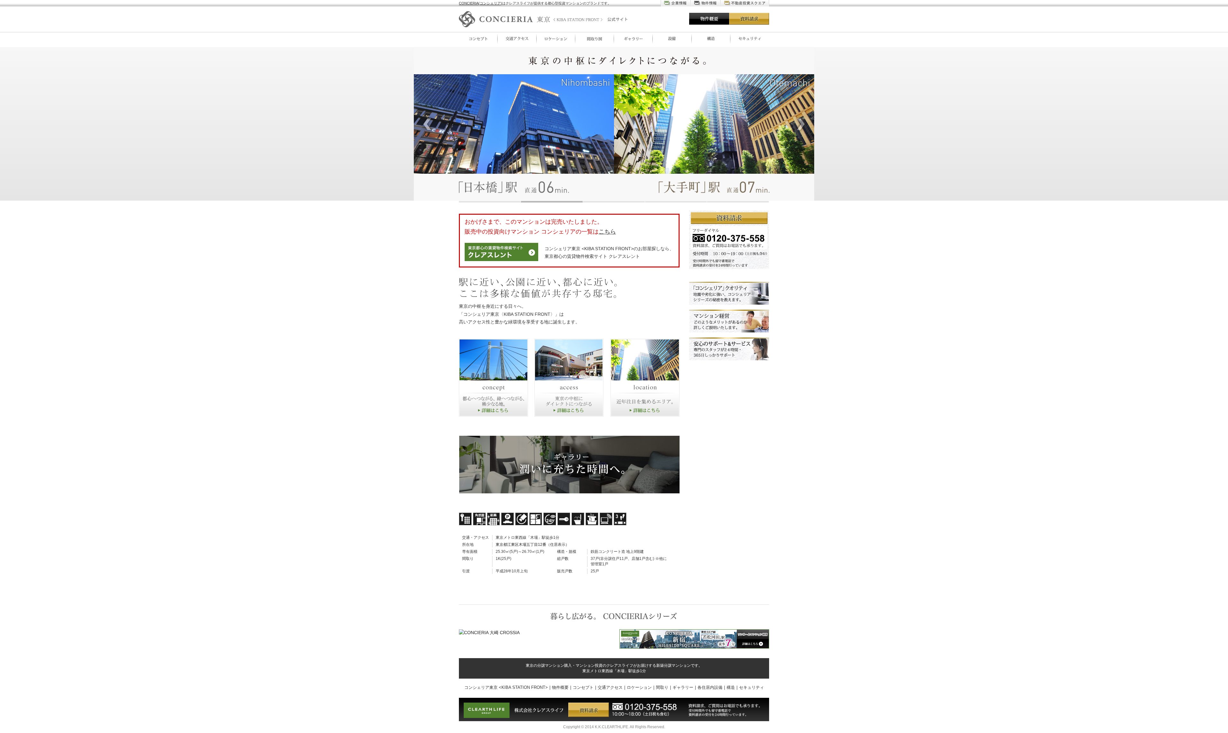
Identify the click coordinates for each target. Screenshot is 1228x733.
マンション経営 (729, 321)
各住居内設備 (672, 39)
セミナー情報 (744, 3)
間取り (662, 687)
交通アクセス (517, 39)
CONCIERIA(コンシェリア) (480, 3)
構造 (711, 39)
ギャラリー (633, 39)
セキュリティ (749, 39)
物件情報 (705, 3)
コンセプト (478, 39)
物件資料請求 (729, 240)
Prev (427, 124)
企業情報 (675, 3)
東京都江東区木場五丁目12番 (521, 544)
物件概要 (709, 19)
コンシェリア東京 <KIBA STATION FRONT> (506, 687)
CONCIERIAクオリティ (729, 293)
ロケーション (556, 39)
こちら (607, 231)
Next (800, 124)
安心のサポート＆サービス (729, 349)
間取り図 (594, 39)
